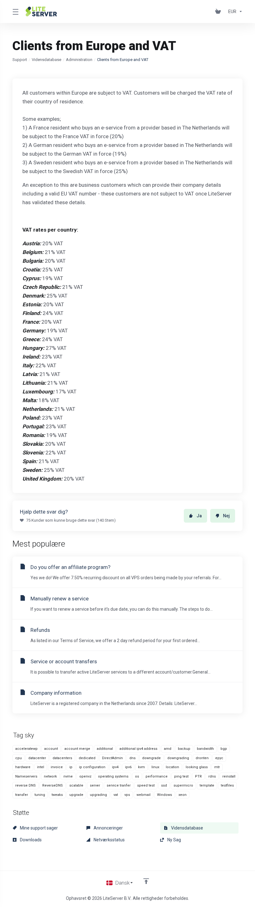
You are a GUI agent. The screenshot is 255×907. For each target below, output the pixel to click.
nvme (68, 776)
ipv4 (115, 767)
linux (155, 767)
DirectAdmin (112, 758)
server (95, 785)
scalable (76, 785)
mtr (217, 767)
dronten (202, 758)
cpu (18, 758)
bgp (223, 749)
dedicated (87, 758)
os (137, 776)
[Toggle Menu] (15, 11)
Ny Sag (173, 839)
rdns (212, 776)
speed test (146, 785)
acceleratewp (26, 749)
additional (105, 749)
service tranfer (119, 785)
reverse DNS (25, 785)
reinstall (228, 776)
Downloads (30, 839)
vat (116, 795)
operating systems (113, 776)
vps (127, 795)
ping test (181, 776)
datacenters (62, 758)
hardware (22, 767)
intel (40, 767)
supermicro (183, 785)
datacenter (37, 758)
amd (167, 749)
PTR (198, 776)
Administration (79, 59)
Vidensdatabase (46, 59)
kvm (141, 767)
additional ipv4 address (138, 749)
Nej (226, 515)
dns (132, 758)
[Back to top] (146, 881)
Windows (164, 795)
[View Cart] (219, 11)
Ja (199, 515)
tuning (40, 795)
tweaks (57, 795)
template (207, 785)
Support (19, 59)
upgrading (98, 795)
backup (184, 749)
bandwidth (205, 749)
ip (70, 767)
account (51, 749)
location (172, 767)
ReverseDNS (52, 785)
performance (157, 776)
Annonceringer (108, 827)
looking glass (197, 767)
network (50, 776)
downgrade (151, 758)
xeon (182, 795)
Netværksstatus (109, 839)
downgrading (178, 758)
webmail (144, 795)
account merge (77, 749)
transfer (21, 795)
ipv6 (128, 767)
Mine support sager (38, 827)
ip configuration (92, 767)
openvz (85, 776)
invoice (57, 767)
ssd (164, 785)
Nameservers (26, 776)
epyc (219, 758)
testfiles (227, 785)
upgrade (76, 795)
